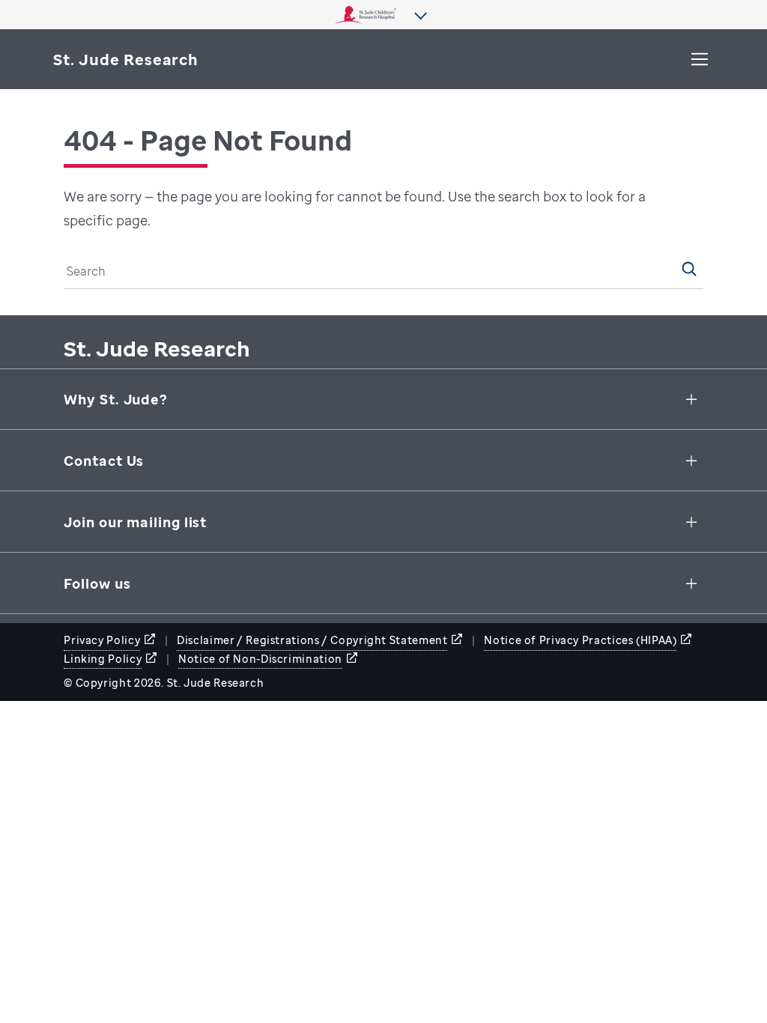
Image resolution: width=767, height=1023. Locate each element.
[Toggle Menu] (699, 59)
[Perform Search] (689, 268)
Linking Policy (103, 659)
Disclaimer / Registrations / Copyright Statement (312, 640)
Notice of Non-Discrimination (260, 659)
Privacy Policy (102, 640)
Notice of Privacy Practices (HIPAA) (580, 640)
